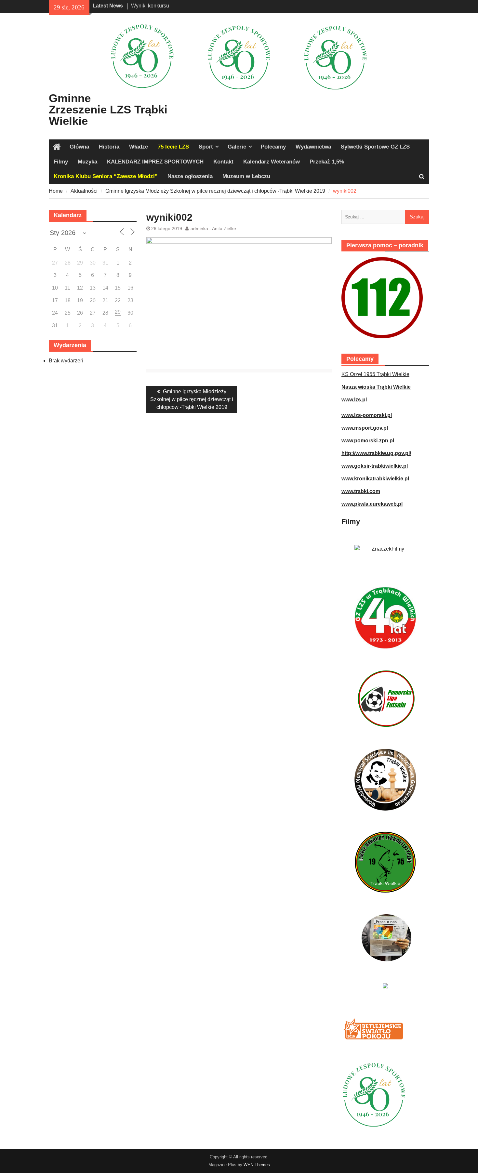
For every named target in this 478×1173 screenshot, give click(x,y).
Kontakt (223, 162)
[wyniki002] (239, 242)
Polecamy (273, 147)
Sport (206, 147)
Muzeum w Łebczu (246, 176)
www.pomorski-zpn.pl (367, 440)
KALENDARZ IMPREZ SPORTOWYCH (155, 162)
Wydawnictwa (313, 147)
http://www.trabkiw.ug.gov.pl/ (376, 453)
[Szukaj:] (385, 216)
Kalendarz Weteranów (271, 162)
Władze (138, 147)
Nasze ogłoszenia (190, 176)
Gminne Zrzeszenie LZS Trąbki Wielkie (108, 109)
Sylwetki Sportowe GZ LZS (375, 147)
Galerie (237, 147)
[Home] (57, 146)
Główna (79, 147)
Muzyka (87, 162)
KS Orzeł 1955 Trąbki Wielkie (375, 374)
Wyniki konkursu (150, 5)
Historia (109, 147)
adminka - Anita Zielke (213, 228)
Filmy (61, 162)
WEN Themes (257, 1164)
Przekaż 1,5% (327, 162)
